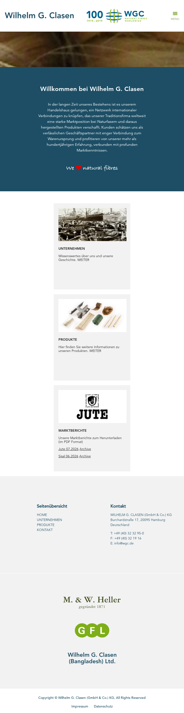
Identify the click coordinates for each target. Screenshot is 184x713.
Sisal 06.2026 (68, 456)
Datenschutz (103, 706)
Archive (85, 449)
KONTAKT (45, 530)
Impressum (79, 706)
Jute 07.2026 (68, 449)
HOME (42, 515)
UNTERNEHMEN (49, 520)
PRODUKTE (45, 525)
